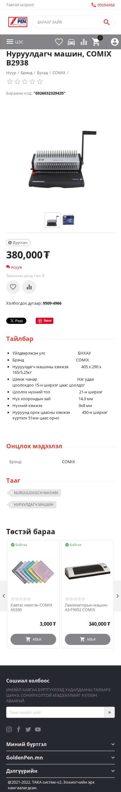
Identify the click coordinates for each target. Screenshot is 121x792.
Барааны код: (19, 93)
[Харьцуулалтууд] (29, 287)
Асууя (16, 267)
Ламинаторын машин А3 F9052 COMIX (86, 607)
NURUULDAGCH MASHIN (36, 492)
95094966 (103, 5)
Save (48, 320)
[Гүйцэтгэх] (109, 712)
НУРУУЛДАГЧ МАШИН (33, 504)
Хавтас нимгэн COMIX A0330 (31, 607)
